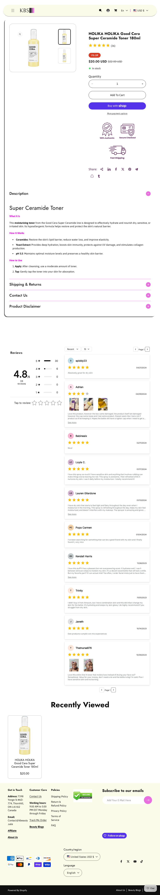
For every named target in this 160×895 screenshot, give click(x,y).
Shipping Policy (59, 796)
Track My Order (38, 820)
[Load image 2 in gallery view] (64, 56)
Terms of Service (56, 818)
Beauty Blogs (134, 890)
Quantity (95, 76)
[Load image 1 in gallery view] (64, 37)
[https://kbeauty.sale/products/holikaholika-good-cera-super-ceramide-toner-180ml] (109, 169)
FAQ (53, 825)
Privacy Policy (59, 810)
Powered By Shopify (17, 890)
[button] (13, 10)
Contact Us (36, 796)
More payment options (117, 113)
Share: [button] (93, 169)
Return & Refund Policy (58, 803)
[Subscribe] (148, 800)
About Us (120, 890)
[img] (99, 46)
